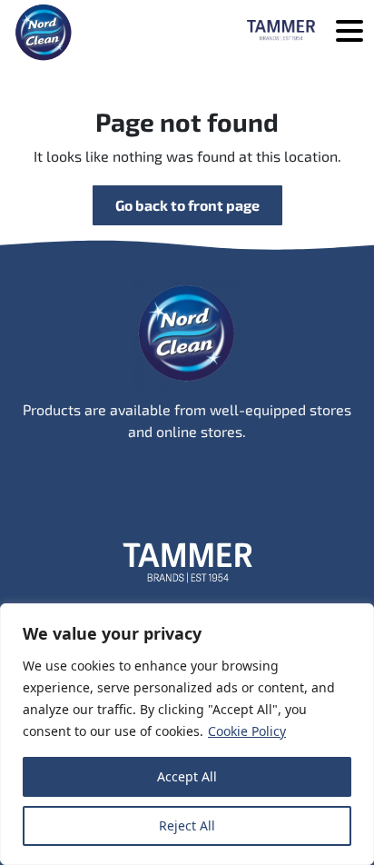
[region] (187, 734)
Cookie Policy (247, 731)
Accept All (187, 776)
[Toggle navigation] (349, 32)
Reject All (187, 825)
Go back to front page (187, 205)
